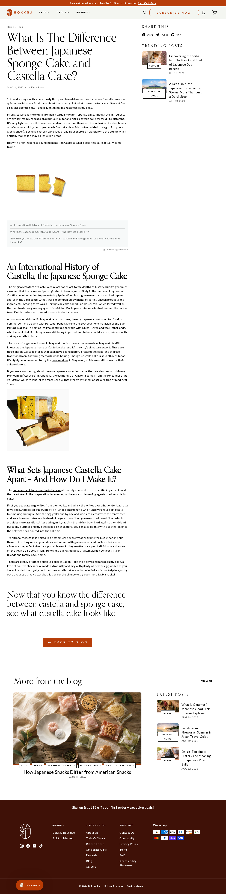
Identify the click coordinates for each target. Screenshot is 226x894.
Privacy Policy (129, 844)
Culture (154, 66)
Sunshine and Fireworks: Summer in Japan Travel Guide (197, 732)
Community (127, 838)
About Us (92, 832)
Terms (124, 849)
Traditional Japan (120, 765)
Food (25, 765)
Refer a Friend (95, 844)
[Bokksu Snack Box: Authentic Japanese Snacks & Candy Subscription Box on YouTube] (34, 845)
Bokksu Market (62, 838)
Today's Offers (95, 838)
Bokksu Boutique (63, 832)
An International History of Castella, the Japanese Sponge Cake (48, 225)
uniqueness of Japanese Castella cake (37, 490)
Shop (43, 12)
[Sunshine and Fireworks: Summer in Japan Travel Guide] (168, 729)
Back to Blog (70, 642)
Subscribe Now (174, 12)
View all (206, 680)
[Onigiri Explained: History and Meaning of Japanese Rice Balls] (168, 753)
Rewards (91, 855)
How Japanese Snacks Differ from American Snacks (77, 772)
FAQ (123, 855)
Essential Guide (154, 93)
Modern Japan (90, 765)
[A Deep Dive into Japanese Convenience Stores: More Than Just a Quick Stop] (154, 86)
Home (10, 26)
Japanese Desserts (61, 765)
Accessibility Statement (128, 863)
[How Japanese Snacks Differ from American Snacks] (77, 728)
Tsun (125, 249)
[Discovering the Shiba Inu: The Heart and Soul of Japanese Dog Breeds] (154, 58)
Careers (91, 866)
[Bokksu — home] (19, 12)
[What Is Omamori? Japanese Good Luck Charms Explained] (168, 706)
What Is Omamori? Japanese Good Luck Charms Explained (196, 709)
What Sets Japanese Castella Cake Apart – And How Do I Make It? (49, 231)
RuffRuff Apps (113, 249)
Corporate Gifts (96, 849)
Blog (20, 26)
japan (38, 765)
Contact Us (127, 832)
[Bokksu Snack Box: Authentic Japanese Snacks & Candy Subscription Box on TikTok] (41, 845)
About (62, 12)
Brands (82, 12)
